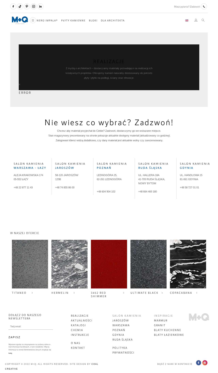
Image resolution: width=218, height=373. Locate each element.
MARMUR (160, 320)
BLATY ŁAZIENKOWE (169, 334)
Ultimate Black (144, 292)
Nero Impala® (47, 20)
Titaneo (19, 292)
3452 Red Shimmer (99, 294)
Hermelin (60, 292)
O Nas (75, 342)
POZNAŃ (118, 329)
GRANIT (160, 325)
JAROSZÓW (120, 320)
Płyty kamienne (73, 20)
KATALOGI (78, 325)
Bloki (93, 20)
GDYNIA (118, 334)
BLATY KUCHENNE (167, 329)
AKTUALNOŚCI (81, 320)
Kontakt (78, 347)
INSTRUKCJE (80, 334)
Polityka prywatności (123, 350)
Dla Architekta (113, 20)
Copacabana (181, 292)
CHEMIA (77, 329)
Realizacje (80, 315)
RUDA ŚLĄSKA (122, 339)
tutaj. (10, 353)
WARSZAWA (121, 325)
